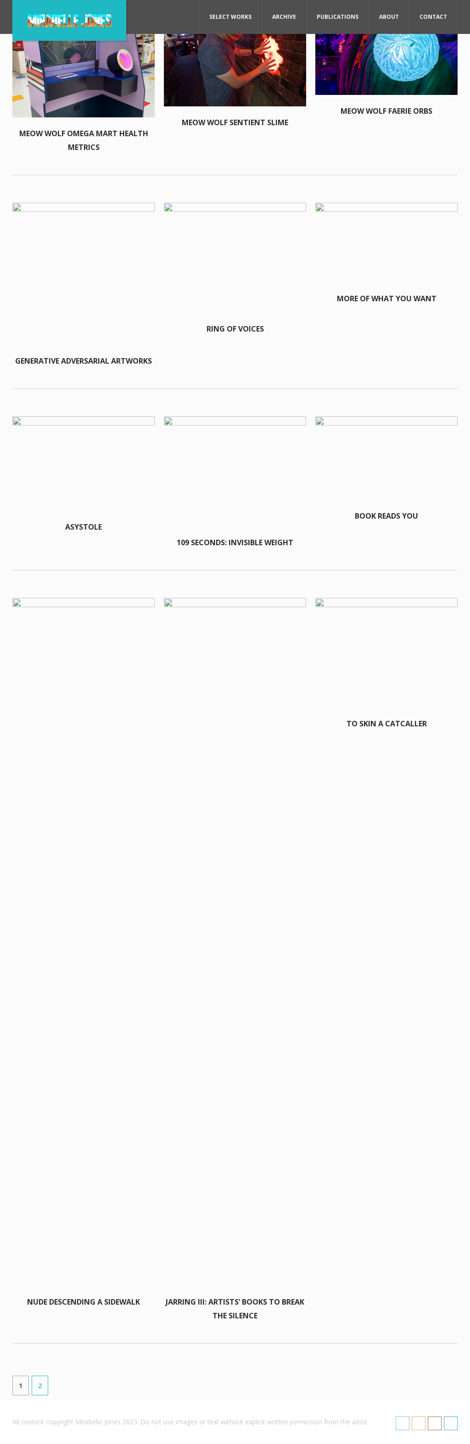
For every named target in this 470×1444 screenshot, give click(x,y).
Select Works (230, 17)
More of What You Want (386, 298)
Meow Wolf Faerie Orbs (386, 111)
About (389, 17)
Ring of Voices (235, 329)
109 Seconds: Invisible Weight (235, 542)
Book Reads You (386, 516)
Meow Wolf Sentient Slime (235, 122)
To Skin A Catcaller (387, 724)
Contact (433, 17)
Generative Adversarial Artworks (83, 361)
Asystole (83, 527)
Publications (337, 17)
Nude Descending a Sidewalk (83, 1302)
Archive (284, 17)
